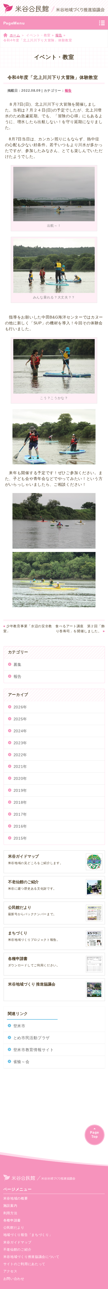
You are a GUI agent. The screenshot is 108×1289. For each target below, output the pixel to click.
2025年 (20, 719)
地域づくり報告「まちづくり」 (28, 1235)
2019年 (20, 790)
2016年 (20, 826)
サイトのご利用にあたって (24, 1264)
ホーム (15, 35)
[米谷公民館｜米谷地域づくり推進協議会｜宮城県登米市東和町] (54, 8)
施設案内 (10, 1206)
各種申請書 (12, 1220)
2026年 (20, 707)
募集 (18, 664)
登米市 (19, 1026)
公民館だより (13, 1228)
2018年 (20, 802)
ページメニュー (17, 1189)
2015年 (20, 838)
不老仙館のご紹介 (17, 1249)
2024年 (20, 731)
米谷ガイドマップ (17, 1242)
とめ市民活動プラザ (31, 1038)
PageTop (94, 1135)
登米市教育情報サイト (33, 1049)
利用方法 (10, 1213)
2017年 (20, 814)
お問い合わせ (13, 1279)
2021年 (20, 766)
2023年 (20, 743)
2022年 (20, 755)
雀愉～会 (21, 1061)
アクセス (10, 1271)
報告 (58, 35)
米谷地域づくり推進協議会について (31, 1257)
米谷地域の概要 (15, 1198)
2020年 (20, 778)
